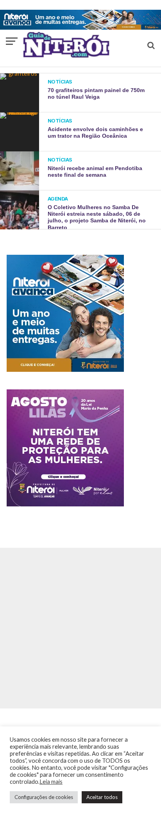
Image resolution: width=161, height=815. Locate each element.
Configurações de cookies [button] (43, 797)
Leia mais (51, 781)
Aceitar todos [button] (102, 797)
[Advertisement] (80, 628)
